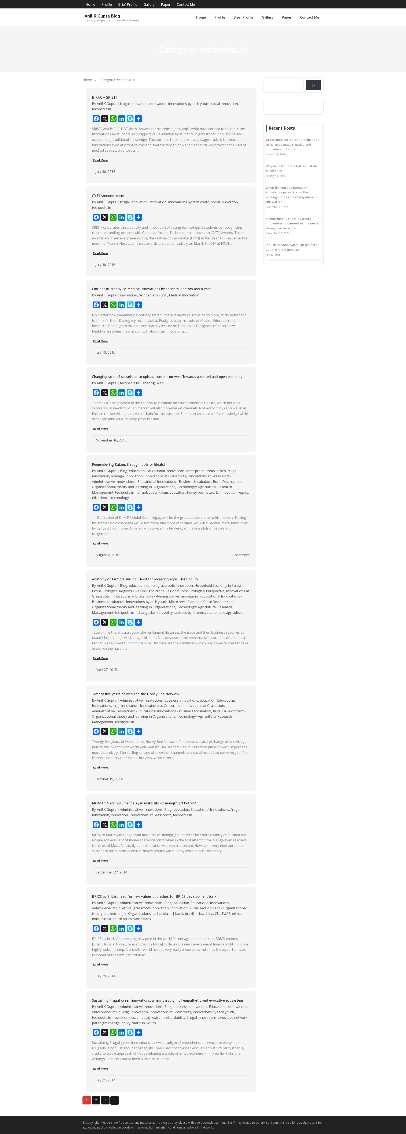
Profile (107, 4)
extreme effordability (168, 1017)
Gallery (149, 4)
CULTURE (222, 913)
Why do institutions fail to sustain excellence (291, 168)
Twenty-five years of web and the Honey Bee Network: (136, 693)
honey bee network (202, 492)
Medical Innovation (184, 295)
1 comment (241, 555)
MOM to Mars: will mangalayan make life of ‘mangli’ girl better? (144, 803)
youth (151, 1023)
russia (106, 919)
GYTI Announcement (108, 195)
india (96, 919)
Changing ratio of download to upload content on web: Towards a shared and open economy (167, 376)
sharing (149, 383)
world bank (142, 919)
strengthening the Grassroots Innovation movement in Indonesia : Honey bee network (293, 223)
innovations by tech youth (188, 103)
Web (160, 383)
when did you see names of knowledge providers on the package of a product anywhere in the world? (292, 194)
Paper (165, 4)
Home (90, 4)
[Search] (313, 85)
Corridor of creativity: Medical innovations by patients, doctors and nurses (151, 288)
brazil (189, 913)
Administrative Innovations (141, 700)
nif (94, 497)
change (143, 612)
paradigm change (106, 1023)
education (137, 471)
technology (120, 497)
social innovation (224, 103)
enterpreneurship (200, 471)
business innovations (181, 700)
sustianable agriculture (225, 612)
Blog (123, 471)
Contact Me (186, 4)
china (209, 913)
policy (168, 612)
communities (125, 1017)
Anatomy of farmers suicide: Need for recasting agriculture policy (145, 579)
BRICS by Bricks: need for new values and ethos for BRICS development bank (154, 896)
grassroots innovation (175, 585)
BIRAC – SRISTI (104, 97)
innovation (157, 103)
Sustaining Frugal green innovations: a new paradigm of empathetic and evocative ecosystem (167, 1000)
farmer (156, 612)
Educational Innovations (165, 471)
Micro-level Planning (185, 601)
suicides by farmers (189, 612)
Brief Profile (127, 4)
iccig (116, 705)
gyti (164, 295)
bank (179, 913)
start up (138, 1023)
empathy (144, 1017)
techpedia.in (101, 109)
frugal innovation (134, 103)
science (103, 497)
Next (114, 1100)
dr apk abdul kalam (153, 492)
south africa (122, 919)
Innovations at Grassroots (165, 476)
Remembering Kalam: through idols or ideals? (129, 464)
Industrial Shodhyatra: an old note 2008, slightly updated (291, 247)
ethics (221, 471)
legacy (243, 492)
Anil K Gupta (106, 103)
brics (199, 913)
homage (117, 476)
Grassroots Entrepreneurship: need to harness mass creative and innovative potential (292, 144)
